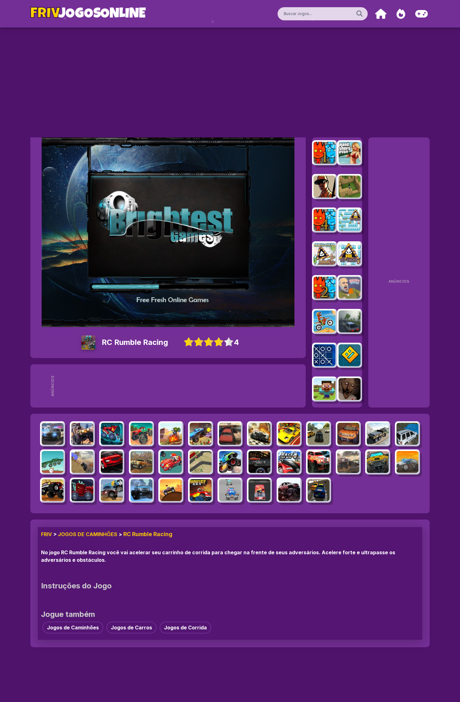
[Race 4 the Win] (289, 462)
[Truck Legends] (82, 462)
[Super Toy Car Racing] (289, 434)
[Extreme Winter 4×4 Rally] (141, 490)
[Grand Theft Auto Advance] (349, 153)
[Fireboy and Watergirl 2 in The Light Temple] (324, 288)
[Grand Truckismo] (407, 462)
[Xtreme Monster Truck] (201, 434)
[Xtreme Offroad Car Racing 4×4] (319, 434)
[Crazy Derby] (230, 434)
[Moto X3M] (324, 321)
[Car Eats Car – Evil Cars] (171, 434)
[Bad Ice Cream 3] (324, 254)
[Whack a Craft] (324, 389)
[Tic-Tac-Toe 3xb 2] (324, 355)
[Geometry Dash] (349, 355)
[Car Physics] (53, 462)
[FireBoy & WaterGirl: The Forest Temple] (324, 153)
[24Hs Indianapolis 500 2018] (259, 434)
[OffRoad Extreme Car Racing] (141, 462)
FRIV (46, 534)
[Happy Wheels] (349, 288)
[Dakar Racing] (112, 490)
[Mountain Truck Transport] (378, 434)
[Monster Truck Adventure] (53, 490)
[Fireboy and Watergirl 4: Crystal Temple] (324, 220)
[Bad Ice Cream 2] (349, 254)
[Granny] (349, 389)
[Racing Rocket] (82, 434)
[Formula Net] (201, 462)
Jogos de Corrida (185, 627)
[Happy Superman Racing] (171, 462)
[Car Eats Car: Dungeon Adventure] (112, 434)
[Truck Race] (259, 490)
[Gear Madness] (259, 462)
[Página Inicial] (381, 14)
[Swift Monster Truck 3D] (319, 462)
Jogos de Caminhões (87, 534)
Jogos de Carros (131, 627)
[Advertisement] (180, 386)
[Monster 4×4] (201, 490)
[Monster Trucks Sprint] (378, 462)
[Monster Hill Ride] (171, 490)
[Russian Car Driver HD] (349, 321)
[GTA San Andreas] (324, 186)
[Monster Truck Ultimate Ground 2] (348, 462)
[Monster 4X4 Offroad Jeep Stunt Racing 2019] (141, 434)
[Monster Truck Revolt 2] (289, 490)
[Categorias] (421, 14)
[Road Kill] (112, 462)
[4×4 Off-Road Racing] (348, 434)
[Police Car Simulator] (53, 434)
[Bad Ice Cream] (349, 220)
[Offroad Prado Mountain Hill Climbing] (407, 434)
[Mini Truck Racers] (230, 490)
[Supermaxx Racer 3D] (319, 490)
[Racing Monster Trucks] (230, 462)
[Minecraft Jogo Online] (349, 186)
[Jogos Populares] (401, 14)
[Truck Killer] (82, 490)
